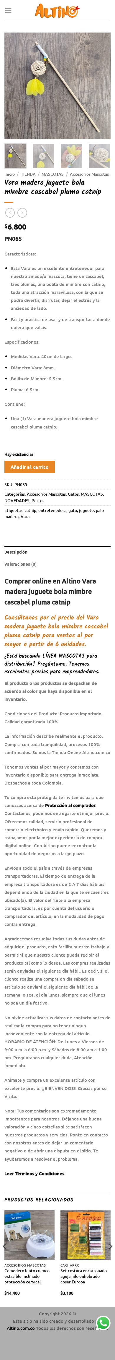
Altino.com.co (21, 1328)
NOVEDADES (16, 500)
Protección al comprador (70, 805)
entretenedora (52, 510)
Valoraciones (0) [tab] (20, 564)
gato (72, 510)
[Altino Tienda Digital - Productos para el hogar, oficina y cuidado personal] (57, 10)
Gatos (73, 494)
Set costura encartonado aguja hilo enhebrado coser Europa (83, 1276)
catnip (30, 510)
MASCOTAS (53, 174)
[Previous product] (22, 213)
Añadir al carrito (30, 466)
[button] (8, 10)
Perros (38, 500)
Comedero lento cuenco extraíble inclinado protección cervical (27, 1276)
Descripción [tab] (15, 552)
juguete (86, 510)
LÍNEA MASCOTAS (63, 656)
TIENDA (28, 174)
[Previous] (14, 85)
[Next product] (10, 213)
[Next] (101, 85)
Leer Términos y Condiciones (34, 1173)
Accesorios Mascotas (89, 174)
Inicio (9, 174)
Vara (25, 516)
